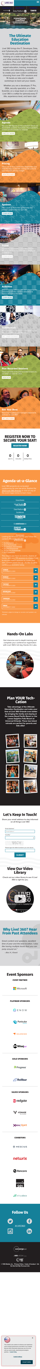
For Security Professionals (12, 550)
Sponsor (6, 204)
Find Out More (8, 133)
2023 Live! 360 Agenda (11, 491)
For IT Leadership (9, 552)
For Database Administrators (13, 547)
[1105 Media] (20, 1255)
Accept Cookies (27, 1362)
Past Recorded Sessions (15, 368)
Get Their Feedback (10, 337)
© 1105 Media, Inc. (7, 1264)
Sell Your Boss (10, 409)
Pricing (6, 163)
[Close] (33, 1338)
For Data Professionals (11, 548)
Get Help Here (8, 419)
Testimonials (9, 327)
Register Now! (20, 445)
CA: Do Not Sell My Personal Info (24, 1265)
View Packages (8, 174)
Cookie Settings (17, 1357)
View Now (6, 378)
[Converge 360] (20, 1249)
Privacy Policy (19, 1264)
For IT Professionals (10, 545)
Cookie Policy (13, 1352)
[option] (20, 946)
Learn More (7, 214)
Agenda (6, 122)
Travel (5, 245)
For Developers (9, 543)
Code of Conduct (30, 1264)
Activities (7, 286)
